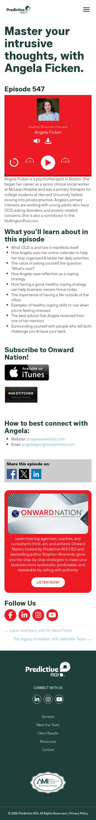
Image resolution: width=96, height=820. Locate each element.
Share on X (24, 474)
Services (48, 717)
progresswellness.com (46, 439)
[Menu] (86, 9)
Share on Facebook (12, 474)
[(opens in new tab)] (48, 782)
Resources (48, 742)
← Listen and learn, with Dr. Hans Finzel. (38, 630)
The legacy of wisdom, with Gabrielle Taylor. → (52, 639)
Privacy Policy (78, 813)
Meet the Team (48, 725)
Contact (48, 750)
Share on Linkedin (36, 474)
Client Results (48, 734)
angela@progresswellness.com (48, 444)
